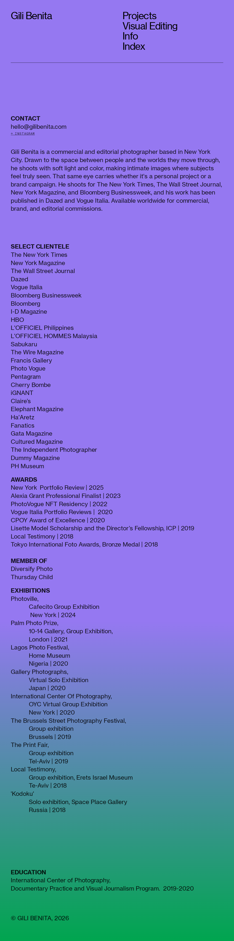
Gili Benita (31, 15)
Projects (139, 15)
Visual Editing (150, 26)
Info (130, 36)
